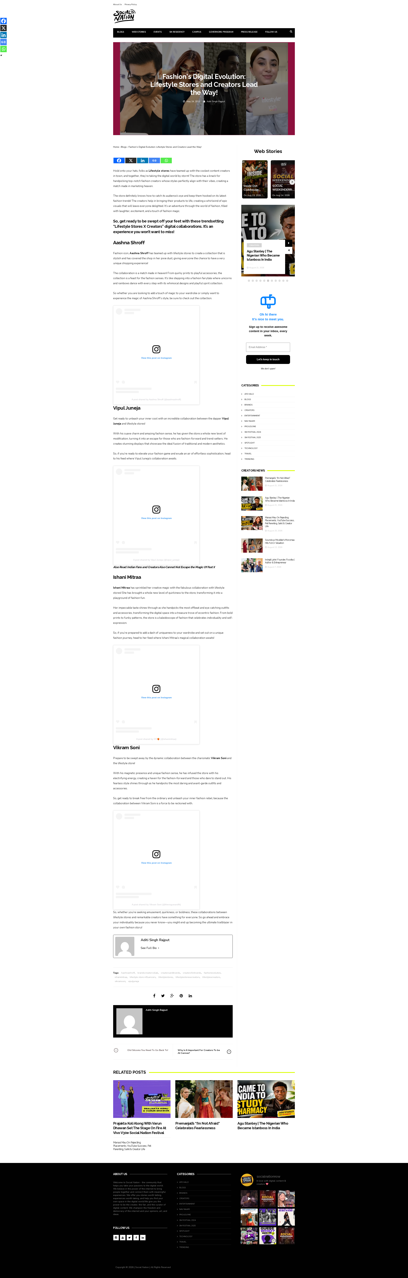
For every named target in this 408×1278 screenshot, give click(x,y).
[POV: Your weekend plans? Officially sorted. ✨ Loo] (267, 1198)
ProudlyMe (250, 426)
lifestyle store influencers (143, 977)
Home (116, 146)
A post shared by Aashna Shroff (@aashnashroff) (156, 399)
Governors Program (221, 32)
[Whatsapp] (166, 158)
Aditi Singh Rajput (216, 101)
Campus (196, 32)
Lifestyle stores (159, 171)
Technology (251, 448)
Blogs (120, 32)
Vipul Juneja (126, 408)
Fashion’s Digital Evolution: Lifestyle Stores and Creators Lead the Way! (165, 146)
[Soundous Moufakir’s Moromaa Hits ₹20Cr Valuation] (252, 546)
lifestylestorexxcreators (188, 977)
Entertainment (252, 415)
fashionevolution (212, 972)
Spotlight (249, 443)
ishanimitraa (121, 977)
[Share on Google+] (172, 996)
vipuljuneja (133, 981)
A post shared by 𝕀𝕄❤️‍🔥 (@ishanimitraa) (156, 739)
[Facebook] (119, 158)
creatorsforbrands (192, 972)
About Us (117, 4)
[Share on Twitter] (163, 996)
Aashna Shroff (129, 242)
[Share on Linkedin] (190, 996)
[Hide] (1, 55)
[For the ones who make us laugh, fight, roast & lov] (249, 1198)
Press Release (249, 32)
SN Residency (177, 32)
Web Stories (139, 32)
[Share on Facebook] (154, 996)
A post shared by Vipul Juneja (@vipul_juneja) (156, 560)
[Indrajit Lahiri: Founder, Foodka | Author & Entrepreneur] (252, 565)
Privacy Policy (131, 4)
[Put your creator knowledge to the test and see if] (267, 1235)
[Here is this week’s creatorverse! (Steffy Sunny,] (267, 1217)
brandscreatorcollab (148, 972)
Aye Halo (249, 394)
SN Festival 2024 (252, 432)
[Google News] (154, 158)
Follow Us (271, 32)
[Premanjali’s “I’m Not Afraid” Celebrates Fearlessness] (252, 484)
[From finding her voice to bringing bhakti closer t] (249, 1217)
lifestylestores (165, 977)
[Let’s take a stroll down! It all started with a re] (249, 1235)
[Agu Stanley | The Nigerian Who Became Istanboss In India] (252, 503)
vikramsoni (120, 981)
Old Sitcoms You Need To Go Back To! (147, 1050)
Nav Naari (249, 421)
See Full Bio (149, 948)
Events (158, 32)
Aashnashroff (128, 972)
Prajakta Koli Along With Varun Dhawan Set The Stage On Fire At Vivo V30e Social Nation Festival (139, 1128)
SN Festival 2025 (252, 437)
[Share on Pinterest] (181, 996)
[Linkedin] (142, 158)
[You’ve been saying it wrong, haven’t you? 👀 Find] (286, 1198)
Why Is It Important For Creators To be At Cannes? (199, 1052)
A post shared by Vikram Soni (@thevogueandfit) (156, 904)
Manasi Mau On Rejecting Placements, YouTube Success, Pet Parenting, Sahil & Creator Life (263, 251)
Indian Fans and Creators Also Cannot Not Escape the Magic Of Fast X (171, 567)
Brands (248, 405)
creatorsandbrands (170, 972)
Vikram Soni (126, 747)
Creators (254, 237)
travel (247, 453)
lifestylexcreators (211, 977)
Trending (249, 459)
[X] (130, 158)
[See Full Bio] (158, 948)
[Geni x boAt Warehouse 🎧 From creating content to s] (286, 1217)
